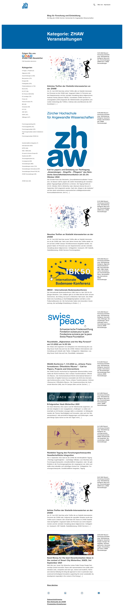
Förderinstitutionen (27, 86)
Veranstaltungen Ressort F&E (29, 171)
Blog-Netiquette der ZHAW (56, 602)
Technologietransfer (27, 158)
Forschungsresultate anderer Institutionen (32, 131)
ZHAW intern (25, 181)
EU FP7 (24, 91)
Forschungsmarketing (27, 124)
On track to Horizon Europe (29, 153)
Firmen (24, 99)
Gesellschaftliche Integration (29, 143)
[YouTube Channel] (28, 55)
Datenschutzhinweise (54, 599)
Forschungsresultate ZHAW (29, 136)
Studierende (25, 156)
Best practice (25, 78)
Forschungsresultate (27, 129)
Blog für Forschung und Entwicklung (63, 16)
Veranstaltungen (26, 163)
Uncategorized (25, 161)
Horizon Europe (26, 101)
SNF (23, 112)
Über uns (100, 4)
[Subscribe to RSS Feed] (26, 55)
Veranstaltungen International (29, 169)
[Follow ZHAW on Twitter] (23, 55)
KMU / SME (25, 150)
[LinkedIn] (31, 55)
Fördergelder (25, 83)
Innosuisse (25, 106)
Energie (24, 81)
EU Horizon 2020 (26, 94)
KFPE (23, 148)
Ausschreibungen (26, 75)
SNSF (23, 114)
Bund (23, 88)
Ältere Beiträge (52, 585)
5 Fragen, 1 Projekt (27, 70)
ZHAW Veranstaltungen (28, 174)
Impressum (107, 4)
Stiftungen (24, 117)
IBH (23, 104)
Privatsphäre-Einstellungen (56, 604)
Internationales (26, 145)
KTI (23, 109)
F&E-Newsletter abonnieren (29, 61)
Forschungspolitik (26, 126)
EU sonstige (25, 96)
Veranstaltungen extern (28, 166)
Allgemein (24, 73)
